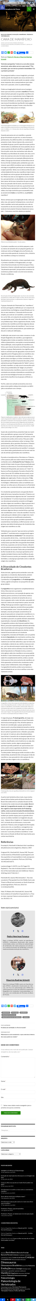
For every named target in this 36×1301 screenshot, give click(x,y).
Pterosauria (22, 1287)
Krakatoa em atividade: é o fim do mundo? (13, 1026)
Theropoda (4, 1290)
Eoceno (23, 1265)
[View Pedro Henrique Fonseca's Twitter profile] (18, 931)
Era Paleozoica (30, 1265)
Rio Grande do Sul (6, 1289)
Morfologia (27, 1273)
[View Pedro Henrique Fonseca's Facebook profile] (13, 931)
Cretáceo (29, 1257)
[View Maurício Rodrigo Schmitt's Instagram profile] (22, 974)
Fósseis (13, 1269)
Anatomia (3, 1252)
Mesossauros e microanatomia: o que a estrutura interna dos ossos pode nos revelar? (17, 1034)
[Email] (33, 1299)
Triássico (30, 34)
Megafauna (14, 1273)
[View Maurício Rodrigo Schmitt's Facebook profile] (13, 974)
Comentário (5, 1056)
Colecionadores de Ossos (10, 9)
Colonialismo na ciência (6, 1257)
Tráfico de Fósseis (19, 1290)
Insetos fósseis (4, 1271)
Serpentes (21, 1289)
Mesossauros (21, 1273)
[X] (7, 1299)
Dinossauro (23, 1259)
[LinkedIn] (18, 1299)
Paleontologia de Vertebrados (12, 1017)
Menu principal (33, 9)
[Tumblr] (23, 1299)
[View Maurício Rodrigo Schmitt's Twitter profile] (18, 974)
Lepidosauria (23, 1271)
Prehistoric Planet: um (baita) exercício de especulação (17, 1214)
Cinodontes (6, 1012)
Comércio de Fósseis (18, 1257)
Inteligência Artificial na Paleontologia (12, 1170)
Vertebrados (5, 36)
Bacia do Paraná (6, 34)
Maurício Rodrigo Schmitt (17, 44)
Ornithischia (4, 1275)
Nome (3, 1081)
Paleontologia (8, 1277)
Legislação (17, 1271)
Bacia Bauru (11, 1252)
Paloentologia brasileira (6, 1287)
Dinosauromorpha (16, 1259)
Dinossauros (8, 1262)
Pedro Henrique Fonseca (18, 936)
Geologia (19, 1269)
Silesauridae (27, 1289)
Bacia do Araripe (23, 1253)
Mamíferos (22, 34)
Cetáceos (16, 1255)
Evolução (15, 34)
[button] (2, 7)
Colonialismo (28, 1255)
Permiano (15, 1287)
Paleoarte (10, 1275)
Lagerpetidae (11, 1271)
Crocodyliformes (6, 1259)
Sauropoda (15, 1289)
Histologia (24, 1268)
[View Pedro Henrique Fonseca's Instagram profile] (22, 931)
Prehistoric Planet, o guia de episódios (12, 1208)
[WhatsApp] (28, 1299)
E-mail (3, 1089)
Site (2, 1097)
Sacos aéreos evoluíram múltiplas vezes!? (13, 1196)
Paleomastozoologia (9, 1014)
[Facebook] (2, 1299)
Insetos (29, 1268)
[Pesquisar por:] (18, 1130)
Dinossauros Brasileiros (11, 1265)
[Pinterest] (12, 1299)
